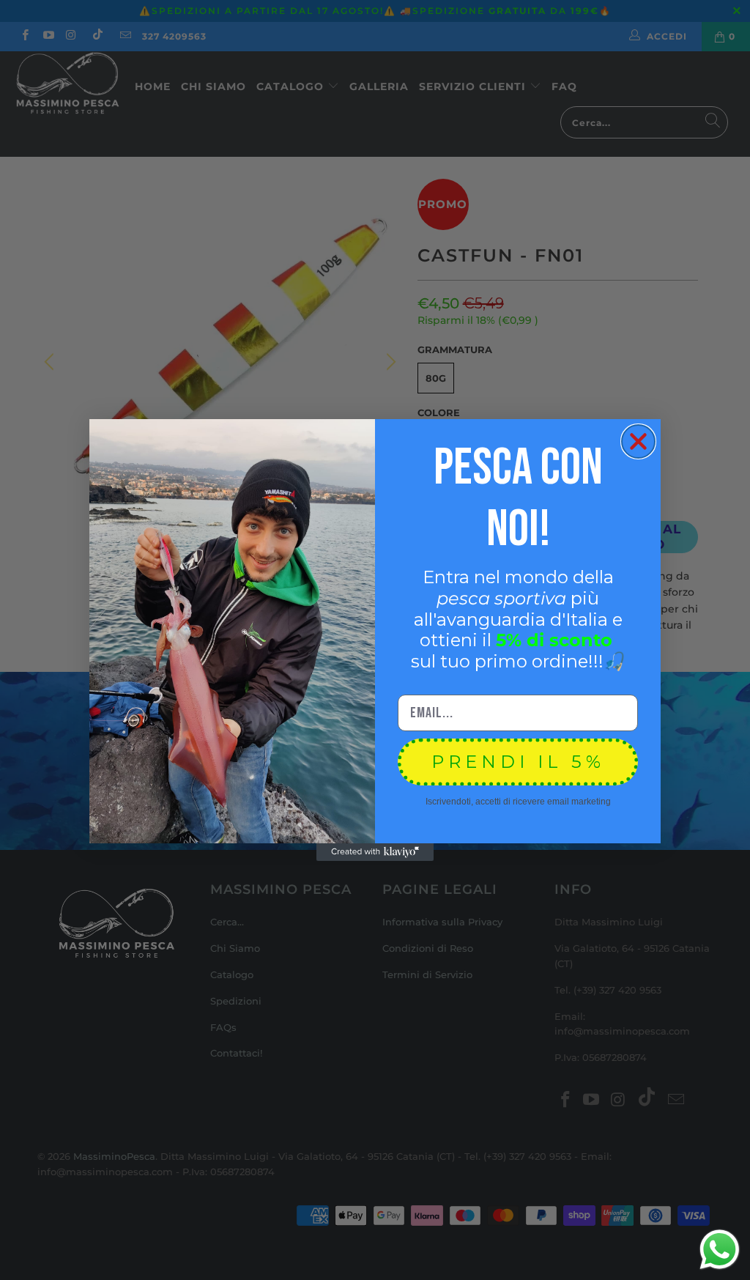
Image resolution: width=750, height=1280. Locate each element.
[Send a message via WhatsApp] (720, 1250)
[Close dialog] (638, 441)
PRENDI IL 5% (518, 761)
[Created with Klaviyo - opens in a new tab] (375, 852)
